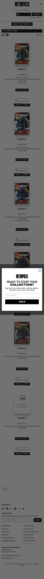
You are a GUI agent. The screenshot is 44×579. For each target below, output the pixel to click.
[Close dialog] (40, 270)
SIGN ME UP (22, 302)
